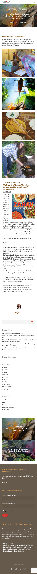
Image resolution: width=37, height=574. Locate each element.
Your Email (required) (8, 503)
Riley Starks (14, 22)
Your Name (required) (9, 495)
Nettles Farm (7, 551)
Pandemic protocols (8, 407)
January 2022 (6, 367)
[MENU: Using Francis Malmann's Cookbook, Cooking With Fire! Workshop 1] (18, 450)
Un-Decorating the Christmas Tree (12, 333)
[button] (34, 2)
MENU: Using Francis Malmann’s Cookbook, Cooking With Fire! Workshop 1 (18, 344)
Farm (4, 402)
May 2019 (5, 389)
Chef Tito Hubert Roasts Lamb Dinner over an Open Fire (18, 336)
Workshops (23, 9)
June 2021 (5, 370)
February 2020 (6, 386)
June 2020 (5, 379)
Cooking (12, 9)
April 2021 (5, 374)
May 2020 (5, 382)
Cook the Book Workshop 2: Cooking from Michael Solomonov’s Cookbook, (17, 340)
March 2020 (6, 384)
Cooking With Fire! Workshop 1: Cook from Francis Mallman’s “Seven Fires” (17, 348)
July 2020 (5, 377)
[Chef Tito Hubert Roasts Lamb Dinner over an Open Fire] (18, 429)
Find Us (4, 478)
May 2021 (5, 372)
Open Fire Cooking (8, 404)
